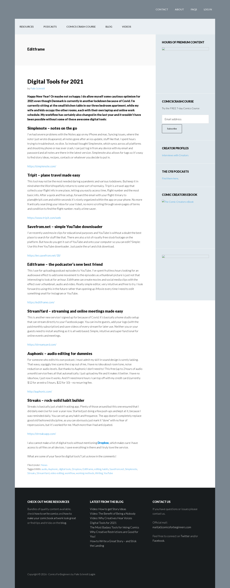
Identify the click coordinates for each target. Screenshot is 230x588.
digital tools (65, 468)
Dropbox (103, 442)
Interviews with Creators (175, 155)
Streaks (31, 473)
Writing (99, 473)
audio (44, 468)
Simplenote (131, 468)
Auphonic (53, 468)
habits (105, 468)
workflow (70, 473)
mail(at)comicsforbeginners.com (172, 527)
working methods (85, 473)
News (44, 464)
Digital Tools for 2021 (55, 81)
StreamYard (43, 473)
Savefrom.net (117, 468)
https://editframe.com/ (40, 302)
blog (63, 522)
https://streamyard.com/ (41, 344)
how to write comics (46, 513)
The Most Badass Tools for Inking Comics (114, 527)
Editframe (87, 468)
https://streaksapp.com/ (41, 433)
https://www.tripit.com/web (44, 217)
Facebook (158, 540)
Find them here (170, 178)
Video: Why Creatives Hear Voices (111, 518)
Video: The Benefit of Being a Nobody (112, 513)
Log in (92, 574)
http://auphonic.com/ (39, 391)
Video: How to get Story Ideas (108, 509)
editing (97, 468)
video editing (57, 473)
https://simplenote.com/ (41, 166)
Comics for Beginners (40, 9)
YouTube (108, 473)
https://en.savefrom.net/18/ (44, 255)
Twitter (185, 536)
